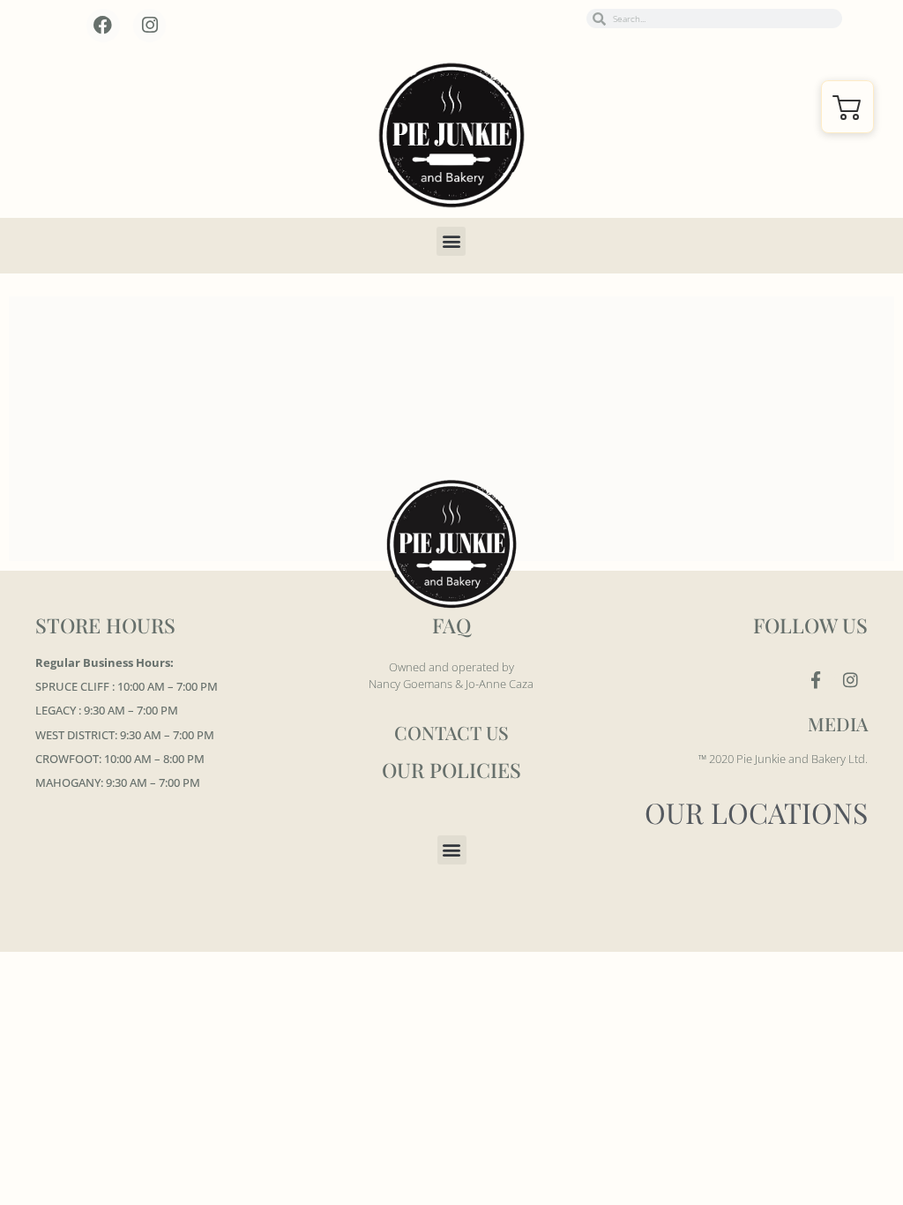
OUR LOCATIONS (756, 812)
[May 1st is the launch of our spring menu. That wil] (525, 348)
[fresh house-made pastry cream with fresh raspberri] (229, 348)
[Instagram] (150, 25)
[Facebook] (103, 25)
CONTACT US (451, 732)
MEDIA (838, 723)
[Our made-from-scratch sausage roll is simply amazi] (82, 348)
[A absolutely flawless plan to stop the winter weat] (672, 348)
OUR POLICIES (451, 769)
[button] (451, 241)
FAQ (451, 625)
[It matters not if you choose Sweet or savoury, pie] (820, 348)
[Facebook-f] (815, 680)
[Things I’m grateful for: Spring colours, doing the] (378, 348)
